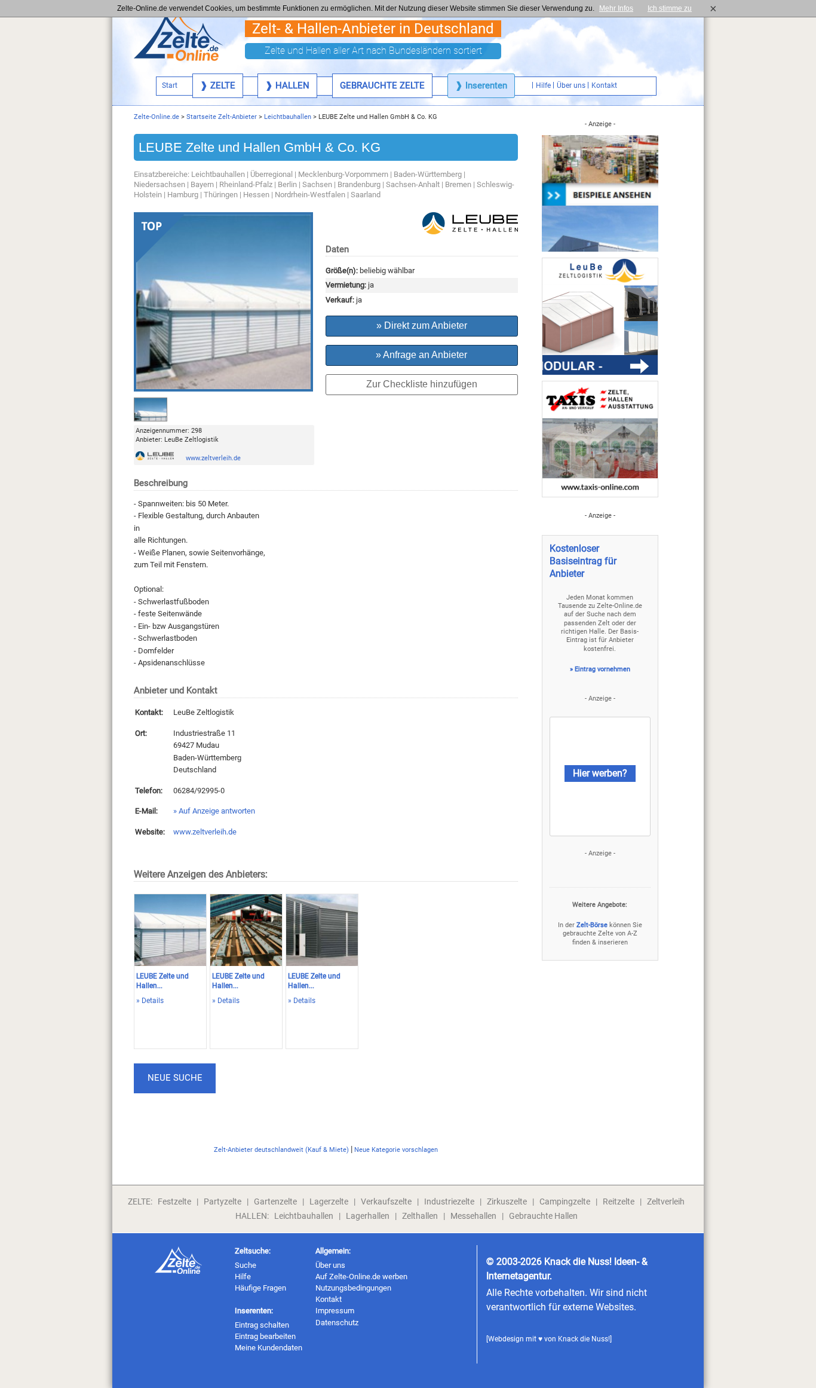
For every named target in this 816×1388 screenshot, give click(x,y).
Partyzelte (222, 1201)
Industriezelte (449, 1201)
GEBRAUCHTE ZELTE (382, 85)
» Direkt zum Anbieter (421, 325)
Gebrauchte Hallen (543, 1216)
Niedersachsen (159, 184)
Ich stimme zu (673, 8)
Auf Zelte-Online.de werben (361, 1276)
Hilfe (243, 1276)
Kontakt (328, 1299)
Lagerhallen (367, 1216)
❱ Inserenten (481, 85)
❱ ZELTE (217, 85)
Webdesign (506, 1339)
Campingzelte (564, 1201)
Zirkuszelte (507, 1201)
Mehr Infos (616, 8)
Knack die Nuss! (584, 1339)
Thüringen (221, 194)
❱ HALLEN (287, 85)
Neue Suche (175, 1077)
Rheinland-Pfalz (245, 184)
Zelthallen (420, 1216)
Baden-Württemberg (428, 174)
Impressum (334, 1310)
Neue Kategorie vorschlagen (396, 1150)
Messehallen (473, 1216)
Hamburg (182, 194)
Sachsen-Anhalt (413, 184)
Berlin (287, 184)
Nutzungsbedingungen (353, 1287)
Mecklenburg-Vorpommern (343, 174)
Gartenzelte (275, 1201)
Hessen (256, 194)
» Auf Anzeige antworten (214, 810)
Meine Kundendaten (268, 1347)
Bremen (458, 184)
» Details (150, 1000)
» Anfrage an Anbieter (421, 355)
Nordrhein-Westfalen (310, 194)
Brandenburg (359, 184)
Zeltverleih (666, 1201)
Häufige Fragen (260, 1287)
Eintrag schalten (262, 1324)
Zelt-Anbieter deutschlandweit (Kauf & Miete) (281, 1150)
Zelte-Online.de (156, 117)
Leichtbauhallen (287, 117)
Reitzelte (618, 1201)
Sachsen (317, 184)
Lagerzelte (328, 1201)
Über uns (330, 1265)
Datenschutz (336, 1322)
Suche (245, 1265)
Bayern (202, 184)
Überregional (271, 174)
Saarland (366, 194)
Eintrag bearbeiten (265, 1336)
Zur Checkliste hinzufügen (421, 384)
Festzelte (174, 1201)
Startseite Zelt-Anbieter (221, 117)
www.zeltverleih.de (213, 458)
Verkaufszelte (386, 1201)
